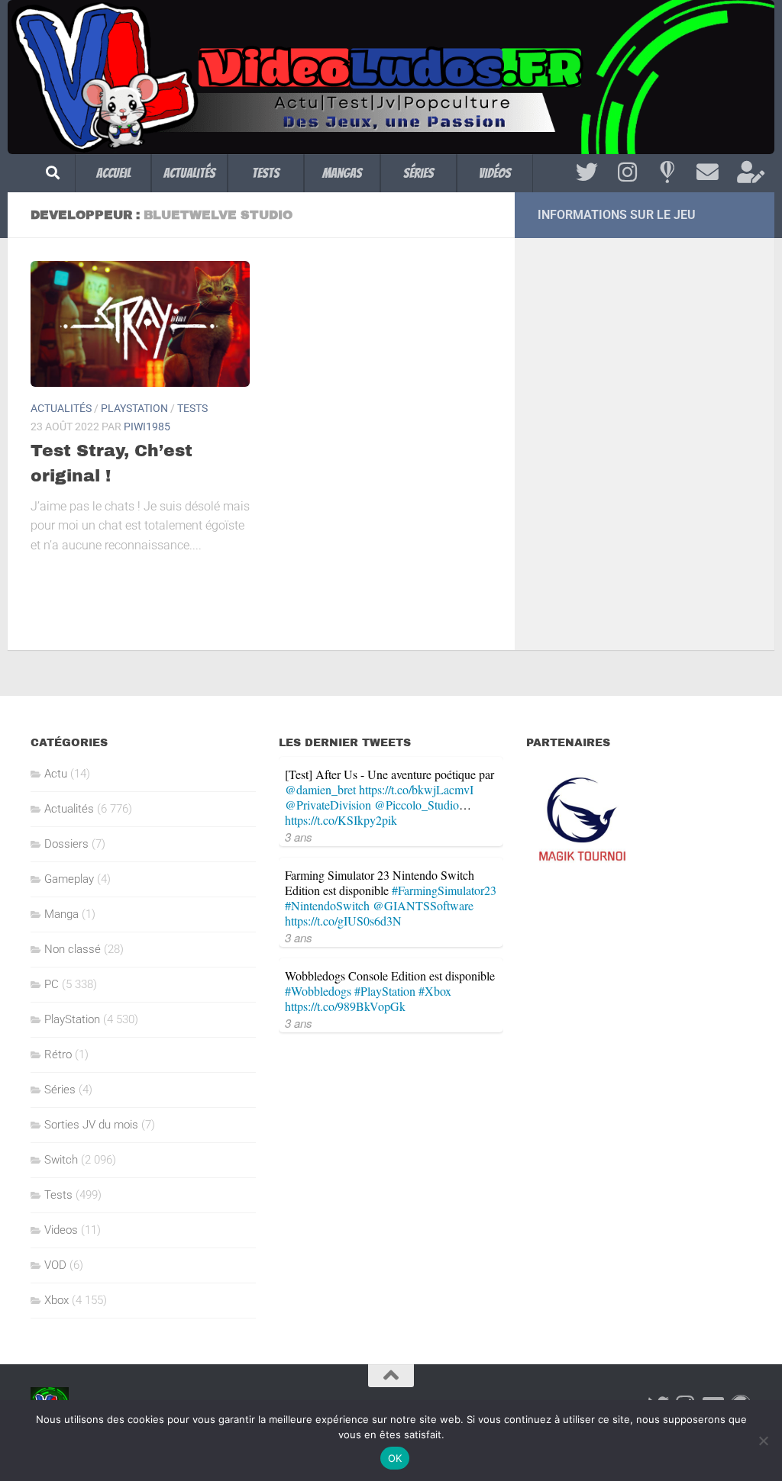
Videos (61, 1230)
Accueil (113, 173)
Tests (266, 173)
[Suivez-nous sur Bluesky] (667, 172)
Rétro (58, 1054)
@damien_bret (320, 789)
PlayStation (134, 408)
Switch (61, 1160)
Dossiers (66, 844)
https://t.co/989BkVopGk (345, 1006)
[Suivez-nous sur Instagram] (627, 172)
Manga (61, 914)
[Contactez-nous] (707, 172)
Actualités (189, 173)
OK (395, 1458)
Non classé (72, 949)
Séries (418, 173)
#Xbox (434, 991)
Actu (55, 774)
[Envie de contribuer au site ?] (748, 172)
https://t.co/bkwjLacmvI (416, 789)
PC (51, 984)
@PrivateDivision (328, 805)
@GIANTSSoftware (423, 905)
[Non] (763, 1440)
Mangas (342, 173)
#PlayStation (384, 991)
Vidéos (495, 173)
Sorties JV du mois (91, 1125)
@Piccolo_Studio (416, 805)
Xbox (56, 1300)
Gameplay (69, 879)
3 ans (298, 837)
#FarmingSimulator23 (444, 890)
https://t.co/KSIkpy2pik (341, 820)
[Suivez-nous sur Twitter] (587, 172)
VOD (55, 1265)
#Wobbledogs (318, 991)
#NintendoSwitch (327, 905)
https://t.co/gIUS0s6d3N (343, 921)
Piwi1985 (147, 426)
